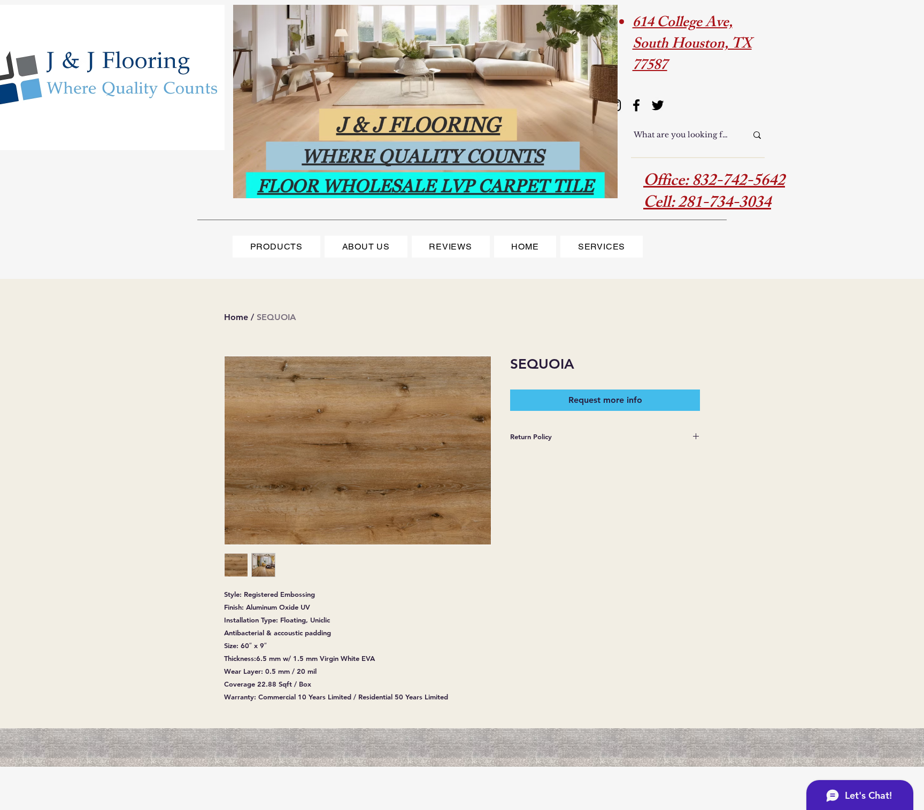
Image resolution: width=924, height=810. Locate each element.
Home (236, 317)
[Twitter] (658, 105)
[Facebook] (636, 105)
